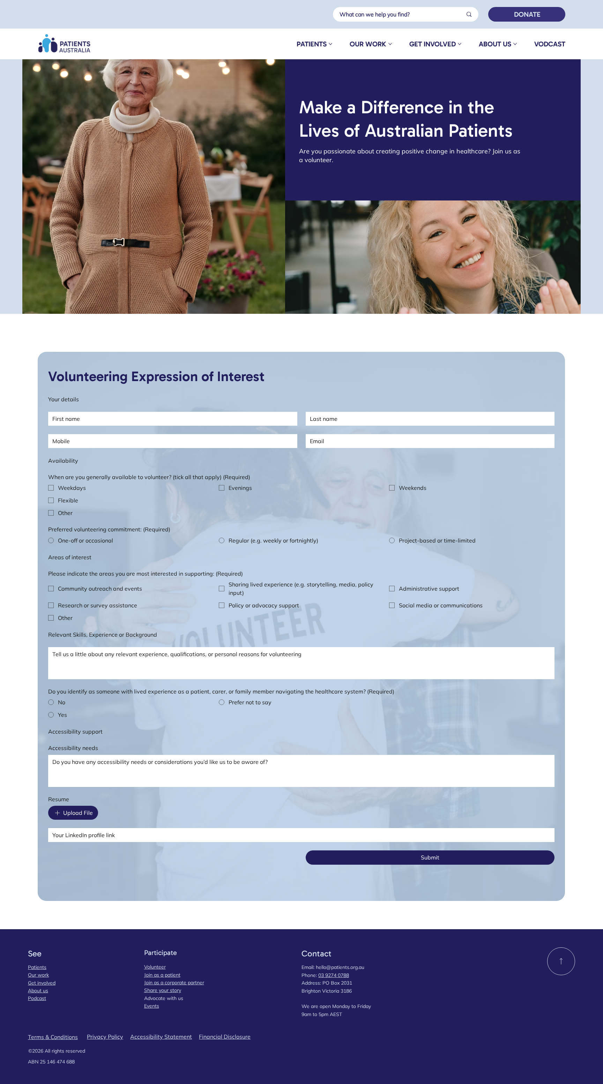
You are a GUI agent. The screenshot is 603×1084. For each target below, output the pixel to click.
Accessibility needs (73, 747)
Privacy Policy (105, 1036)
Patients (37, 967)
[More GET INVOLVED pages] (459, 44)
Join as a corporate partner (174, 982)
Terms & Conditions (53, 1036)
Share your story (162, 990)
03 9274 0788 (333, 975)
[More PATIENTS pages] (330, 44)
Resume (58, 799)
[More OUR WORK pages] (390, 44)
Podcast (37, 998)
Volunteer (155, 967)
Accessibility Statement (161, 1036)
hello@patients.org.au (340, 967)
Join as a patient (162, 975)
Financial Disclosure (225, 1036)
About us (38, 990)
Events (151, 1006)
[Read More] (561, 961)
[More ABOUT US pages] (515, 44)
